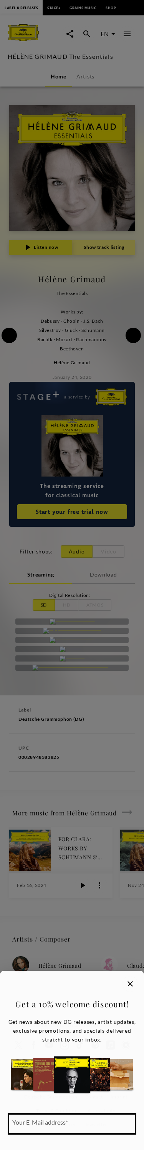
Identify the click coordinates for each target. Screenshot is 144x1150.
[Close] (130, 984)
